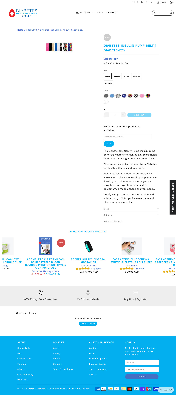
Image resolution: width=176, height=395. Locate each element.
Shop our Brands (97, 364)
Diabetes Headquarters (36, 388)
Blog (19, 353)
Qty (105, 109)
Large (126, 76)
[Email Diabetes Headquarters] (133, 2)
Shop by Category (98, 369)
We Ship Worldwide (88, 299)
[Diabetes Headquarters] (22, 13)
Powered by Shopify (79, 388)
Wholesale (22, 380)
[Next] (170, 256)
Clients (20, 369)
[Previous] (6, 256)
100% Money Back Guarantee (40, 299)
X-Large (108, 83)
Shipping (57, 364)
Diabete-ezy (111, 58)
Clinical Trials (24, 358)
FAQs (91, 353)
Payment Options (98, 358)
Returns (57, 358)
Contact (93, 348)
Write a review (88, 323)
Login (163, 2)
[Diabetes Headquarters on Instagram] (142, 2)
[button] (89, 12)
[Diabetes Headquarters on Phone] (151, 2)
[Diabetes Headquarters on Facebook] (137, 2)
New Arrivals (23, 348)
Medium (117, 76)
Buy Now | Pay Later (136, 299)
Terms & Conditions (63, 369)
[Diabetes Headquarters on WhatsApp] (146, 2)
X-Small (136, 76)
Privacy (56, 353)
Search (56, 348)
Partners (21, 364)
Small (107, 76)
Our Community (25, 374)
